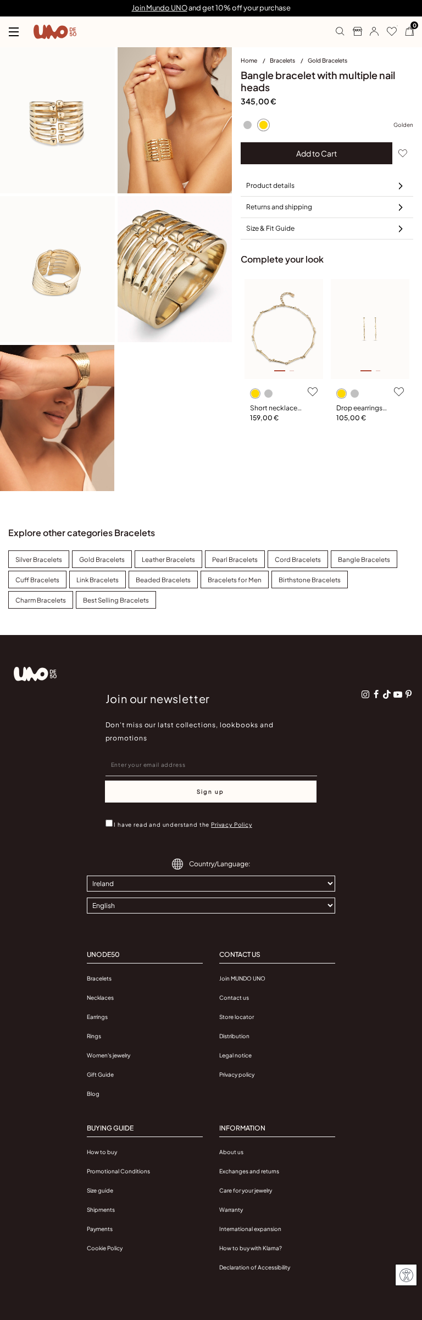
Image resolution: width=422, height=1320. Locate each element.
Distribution (234, 1036)
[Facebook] (376, 694)
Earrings (97, 1016)
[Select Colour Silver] (247, 124)
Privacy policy (236, 1074)
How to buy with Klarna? (250, 1248)
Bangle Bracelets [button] (364, 559)
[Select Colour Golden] (263, 124)
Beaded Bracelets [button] (163, 580)
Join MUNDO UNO (242, 978)
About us (231, 1152)
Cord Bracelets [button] (298, 559)
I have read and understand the (183, 824)
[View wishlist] (388, 31)
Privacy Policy (231, 824)
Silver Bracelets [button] (38, 559)
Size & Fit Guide (270, 228)
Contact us (234, 997)
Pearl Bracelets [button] (235, 559)
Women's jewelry (108, 1055)
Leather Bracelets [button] (168, 559)
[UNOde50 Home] (55, 31)
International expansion (250, 1229)
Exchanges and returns (249, 1171)
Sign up (210, 791)
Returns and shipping (279, 207)
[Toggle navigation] (13, 31)
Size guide (100, 1190)
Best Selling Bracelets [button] (116, 600)
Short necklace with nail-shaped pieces (276, 408)
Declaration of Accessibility (254, 1267)
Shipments (101, 1209)
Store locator (236, 1016)
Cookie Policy (105, 1248)
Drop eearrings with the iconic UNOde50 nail (359, 408)
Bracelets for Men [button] (235, 580)
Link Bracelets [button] (97, 580)
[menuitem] (255, 62)
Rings (94, 1036)
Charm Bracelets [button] (40, 600)
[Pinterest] (408, 694)
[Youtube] (397, 694)
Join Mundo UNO (159, 7)
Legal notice (235, 1055)
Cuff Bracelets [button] (37, 580)
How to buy (102, 1152)
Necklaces (100, 997)
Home (249, 60)
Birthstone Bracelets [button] (310, 580)
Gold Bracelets (327, 60)
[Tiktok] (386, 694)
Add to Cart (316, 153)
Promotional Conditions (118, 1171)
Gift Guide (100, 1074)
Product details (270, 185)
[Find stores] (353, 31)
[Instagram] (365, 694)
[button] (370, 31)
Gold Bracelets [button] (102, 559)
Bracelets (283, 60)
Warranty (231, 1209)
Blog (93, 1093)
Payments (100, 1229)
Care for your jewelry (245, 1190)
